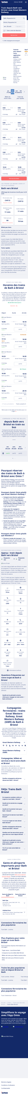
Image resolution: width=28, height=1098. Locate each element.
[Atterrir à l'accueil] (4, 2)
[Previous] (3, 447)
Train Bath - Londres (7, 929)
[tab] (7, 97)
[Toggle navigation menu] (26, 2)
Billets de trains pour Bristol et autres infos (13, 959)
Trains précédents (8, 404)
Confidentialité (5, 1088)
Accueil (3, 1003)
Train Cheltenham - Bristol (8, 995)
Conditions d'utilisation (8, 1085)
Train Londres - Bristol (7, 977)
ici (15, 411)
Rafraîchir (12, 306)
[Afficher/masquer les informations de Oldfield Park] (24, 912)
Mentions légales (6, 1082)
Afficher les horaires (7, 222)
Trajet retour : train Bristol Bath (11, 950)
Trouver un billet (7, 202)
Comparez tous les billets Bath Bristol (13, 953)
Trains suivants (20, 404)
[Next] (24, 92)
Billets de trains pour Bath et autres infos (14, 955)
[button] (8, 26)
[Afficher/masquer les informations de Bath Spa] (24, 903)
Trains (9, 1003)
